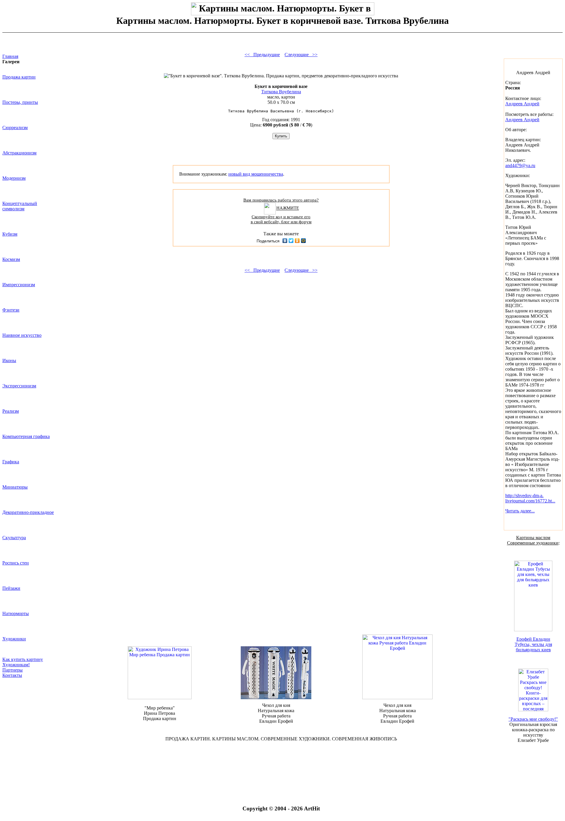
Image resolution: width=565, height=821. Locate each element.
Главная (10, 56)
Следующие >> (301, 54)
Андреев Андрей (522, 103)
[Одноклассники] (297, 240)
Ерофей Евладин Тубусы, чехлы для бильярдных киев (533, 644)
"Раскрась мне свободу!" (533, 719)
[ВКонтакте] (285, 240)
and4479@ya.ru (520, 165)
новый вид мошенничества (255, 173)
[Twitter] (291, 240)
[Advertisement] (281, 765)
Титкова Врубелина (281, 91)
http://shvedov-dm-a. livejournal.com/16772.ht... (530, 498)
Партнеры (12, 669)
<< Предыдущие (262, 54)
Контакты (12, 675)
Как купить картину (22, 659)
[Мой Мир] (303, 240)
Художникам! (16, 664)
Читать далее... (520, 510)
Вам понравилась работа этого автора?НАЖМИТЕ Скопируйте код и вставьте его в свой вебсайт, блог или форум (281, 211)
